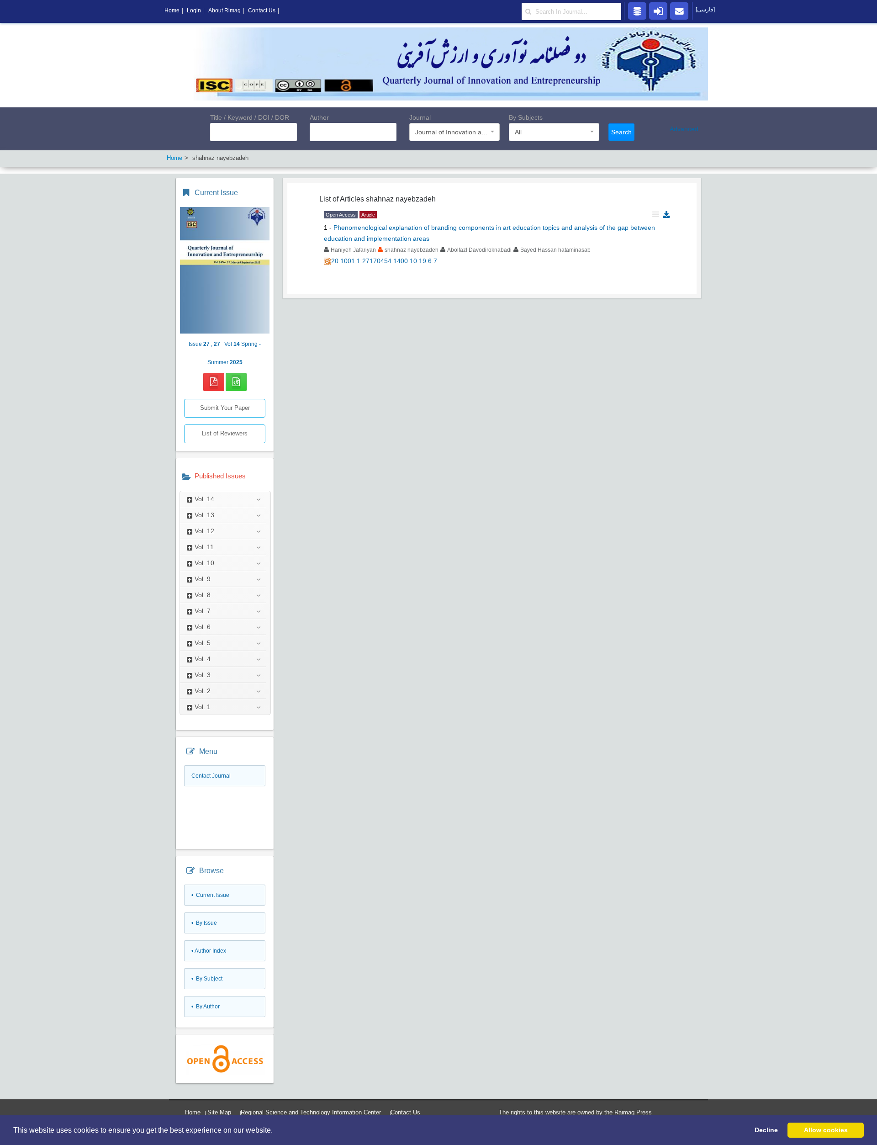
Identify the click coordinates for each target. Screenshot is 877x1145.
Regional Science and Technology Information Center (311, 1112)
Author (319, 117)
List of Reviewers (225, 433)
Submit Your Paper (225, 407)
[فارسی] (705, 9)
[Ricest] (637, 10)
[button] (276, 1130)
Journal (420, 117)
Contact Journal (211, 776)
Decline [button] (766, 1130)
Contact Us (405, 1112)
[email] (679, 10)
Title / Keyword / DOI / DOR (249, 117)
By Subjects (526, 117)
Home (193, 1112)
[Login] (658, 10)
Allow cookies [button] (826, 1130)
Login (194, 10)
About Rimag (224, 10)
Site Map (219, 1112)
